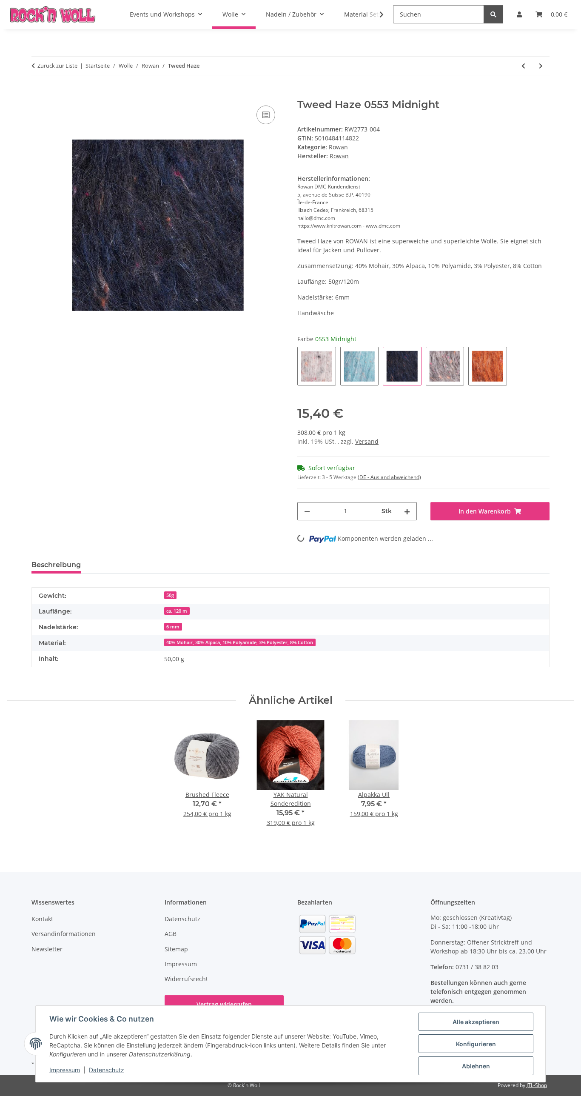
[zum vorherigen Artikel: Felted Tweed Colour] (523, 66)
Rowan (338, 147)
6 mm (172, 627)
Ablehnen (476, 1066)
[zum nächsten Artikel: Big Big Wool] (541, 66)
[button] (376, 14)
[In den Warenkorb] (38, 94)
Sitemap (176, 949)
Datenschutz (106, 1069)
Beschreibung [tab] (56, 565)
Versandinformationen (63, 934)
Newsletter (47, 949)
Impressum (64, 1069)
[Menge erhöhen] (407, 511)
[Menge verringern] (307, 511)
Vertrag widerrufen (224, 1004)
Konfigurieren (476, 1043)
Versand (367, 441)
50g (170, 595)
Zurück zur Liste (57, 65)
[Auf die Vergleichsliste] (265, 115)
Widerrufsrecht (186, 979)
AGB (171, 934)
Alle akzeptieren (476, 1021)
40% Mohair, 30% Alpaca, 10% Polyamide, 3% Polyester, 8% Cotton (239, 642)
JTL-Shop (537, 1085)
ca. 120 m (176, 611)
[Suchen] (493, 14)
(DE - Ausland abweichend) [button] (389, 477)
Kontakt (42, 919)
